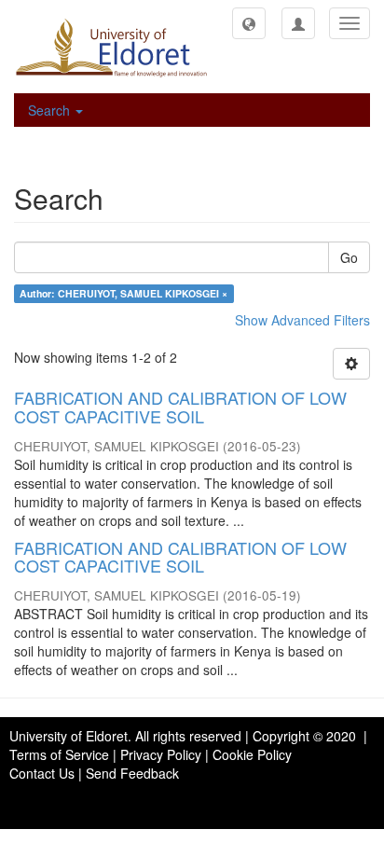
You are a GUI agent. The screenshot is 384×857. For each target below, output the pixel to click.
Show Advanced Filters (302, 320)
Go (349, 257)
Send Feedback (132, 773)
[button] (249, 23)
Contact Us (42, 773)
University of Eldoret (68, 735)
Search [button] (51, 110)
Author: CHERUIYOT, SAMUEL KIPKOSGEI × (123, 293)
